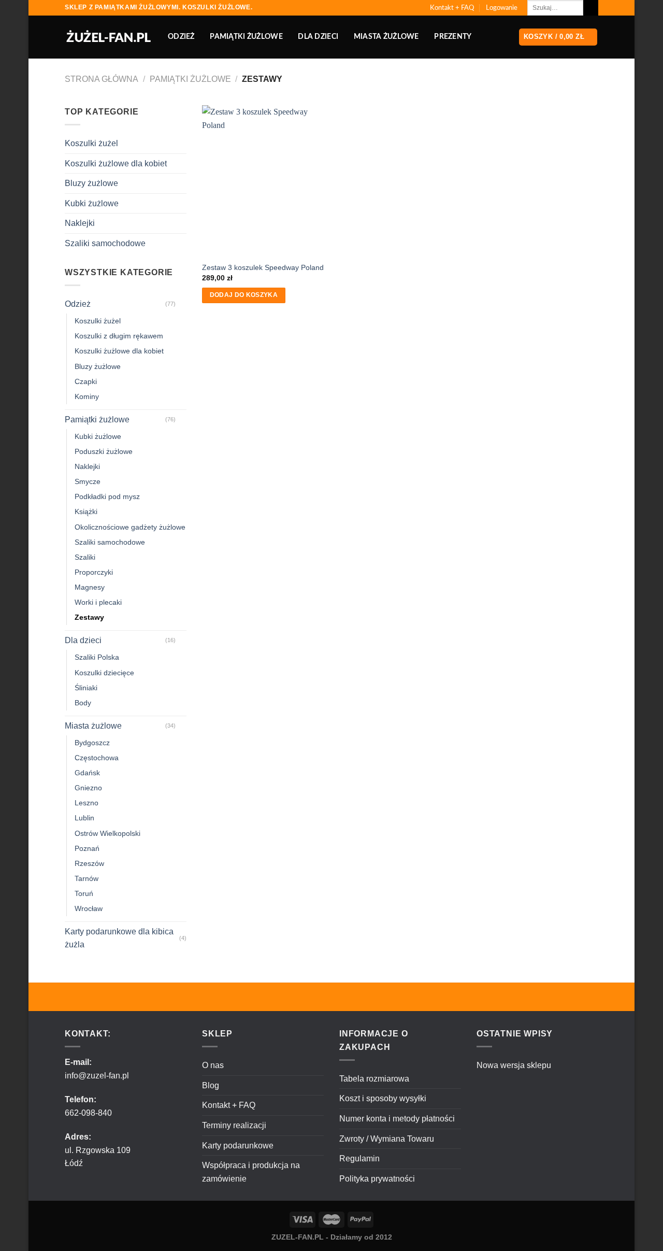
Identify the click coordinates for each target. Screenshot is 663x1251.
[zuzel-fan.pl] (108, 37)
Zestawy (89, 617)
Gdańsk (87, 773)
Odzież (181, 36)
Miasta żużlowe (386, 36)
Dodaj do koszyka (244, 295)
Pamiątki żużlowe (246, 36)
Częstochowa (97, 758)
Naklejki (80, 223)
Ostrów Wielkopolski (107, 833)
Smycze (87, 481)
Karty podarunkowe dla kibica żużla (119, 938)
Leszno (86, 803)
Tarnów (86, 878)
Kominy (87, 396)
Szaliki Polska (97, 657)
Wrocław (89, 908)
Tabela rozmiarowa (374, 1078)
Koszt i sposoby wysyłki (382, 1098)
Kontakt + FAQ (452, 8)
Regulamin (359, 1158)
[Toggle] (182, 303)
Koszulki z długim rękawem (119, 336)
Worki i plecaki (98, 602)
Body (83, 703)
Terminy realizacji (234, 1125)
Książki (86, 511)
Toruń (84, 893)
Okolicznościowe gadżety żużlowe (130, 527)
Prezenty (452, 36)
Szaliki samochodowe (105, 243)
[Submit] (590, 8)
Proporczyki (94, 572)
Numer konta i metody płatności (397, 1118)
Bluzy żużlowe (91, 183)
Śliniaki (86, 688)
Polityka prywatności (377, 1178)
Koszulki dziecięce (104, 673)
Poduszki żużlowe (104, 451)
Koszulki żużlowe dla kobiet (116, 163)
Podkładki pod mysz (107, 496)
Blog (210, 1085)
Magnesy (90, 587)
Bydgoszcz (92, 742)
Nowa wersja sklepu (514, 1065)
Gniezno (88, 788)
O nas (213, 1065)
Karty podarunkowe (237, 1145)
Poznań (87, 848)
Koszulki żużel (91, 143)
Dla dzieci (318, 36)
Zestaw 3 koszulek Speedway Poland (263, 267)
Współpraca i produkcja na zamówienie (251, 1172)
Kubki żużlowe (92, 203)
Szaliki (85, 557)
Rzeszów (89, 863)
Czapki (86, 381)
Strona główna (101, 79)
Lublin (84, 818)
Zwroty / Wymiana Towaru (386, 1138)
